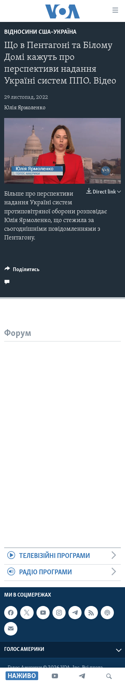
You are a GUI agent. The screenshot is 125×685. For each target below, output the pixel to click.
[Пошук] (109, 676)
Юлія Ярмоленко (24, 108)
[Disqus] (62, 428)
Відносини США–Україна (40, 32)
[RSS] (91, 612)
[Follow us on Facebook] (10, 612)
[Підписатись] (10, 629)
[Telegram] (82, 676)
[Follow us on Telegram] (75, 612)
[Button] (22, 271)
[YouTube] (55, 676)
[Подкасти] (107, 612)
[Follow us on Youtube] (43, 612)
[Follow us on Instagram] (59, 612)
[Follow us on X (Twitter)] (26, 612)
